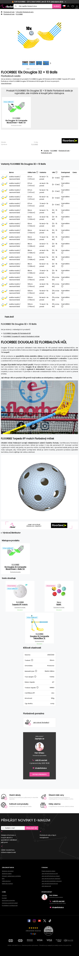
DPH (3, 878)
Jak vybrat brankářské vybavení (52, 881)
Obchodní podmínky (8, 900)
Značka (46, 151)
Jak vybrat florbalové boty (50, 883)
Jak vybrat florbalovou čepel (51, 876)
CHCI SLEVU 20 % (57, 2)
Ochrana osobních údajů (10, 903)
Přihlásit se (31, 828)
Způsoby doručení (7, 871)
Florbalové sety (46, 153)
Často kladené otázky (48, 871)
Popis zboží (9, 317)
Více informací (6, 83)
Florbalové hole (9, 12)
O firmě (4, 895)
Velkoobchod (6, 881)
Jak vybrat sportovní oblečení (51, 878)
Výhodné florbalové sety (25, 12)
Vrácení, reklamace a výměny (11, 876)
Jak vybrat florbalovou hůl (50, 873)
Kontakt (4, 898)
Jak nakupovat (46, 886)
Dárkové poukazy (7, 883)
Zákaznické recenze (33, 931)
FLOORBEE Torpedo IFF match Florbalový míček (21, 336)
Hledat (57, 6)
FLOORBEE (19, 14)
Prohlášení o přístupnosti (10, 905)
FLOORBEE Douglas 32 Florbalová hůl (17, 333)
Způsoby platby (7, 873)
